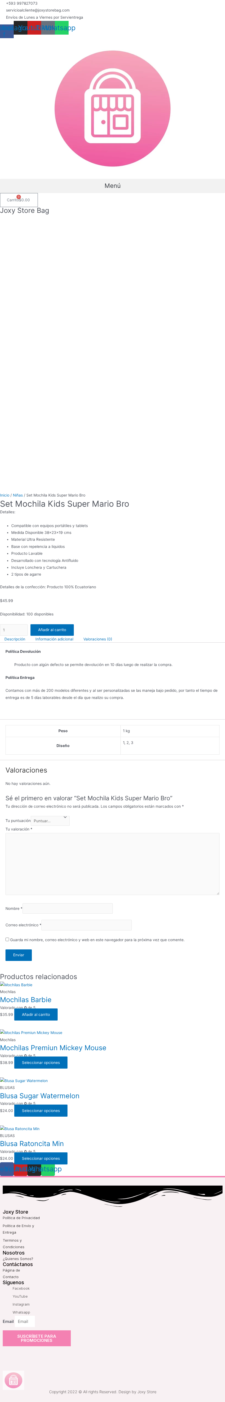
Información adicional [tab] (54, 639)
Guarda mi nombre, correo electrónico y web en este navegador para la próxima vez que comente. (97, 940)
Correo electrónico (23, 925)
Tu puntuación (18, 821)
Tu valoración (18, 829)
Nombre (13, 908)
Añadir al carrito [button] (36, 1014)
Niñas (18, 495)
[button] (112, 186)
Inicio (4, 495)
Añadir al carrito (52, 630)
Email (9, 1321)
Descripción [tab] (14, 639)
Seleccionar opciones (41, 1062)
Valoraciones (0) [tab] (97, 639)
